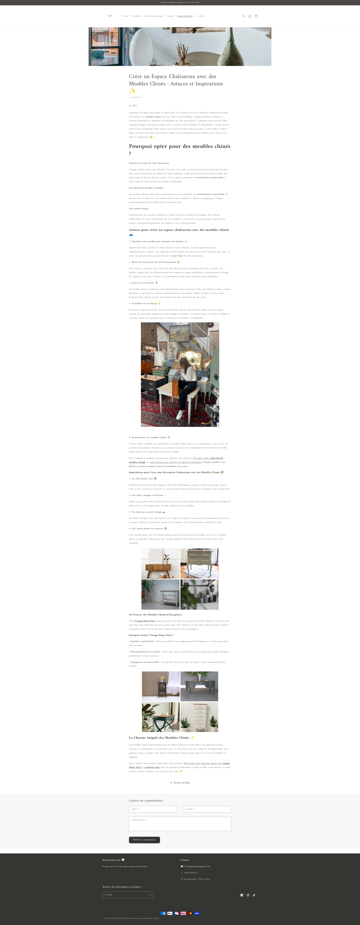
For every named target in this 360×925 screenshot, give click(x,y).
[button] (185, 16)
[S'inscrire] (150, 895)
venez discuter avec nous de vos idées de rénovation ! (175, 462)
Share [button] (134, 105)
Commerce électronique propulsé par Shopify (143, 918)
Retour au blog (182, 783)
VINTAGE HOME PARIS (117, 918)
